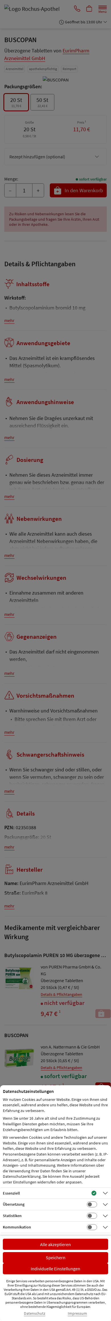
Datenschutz (34, 1313)
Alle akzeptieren (55, 1244)
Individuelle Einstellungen (55, 1268)
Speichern (55, 1257)
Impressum (77, 1313)
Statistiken (12, 1215)
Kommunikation (17, 1227)
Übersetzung (13, 1204)
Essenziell (11, 1193)
